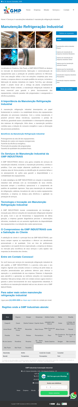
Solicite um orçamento (66, 33)
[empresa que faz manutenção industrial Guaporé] (9, 57)
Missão (46, 10)
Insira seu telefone (54, 383)
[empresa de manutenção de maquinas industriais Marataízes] (26, 39)
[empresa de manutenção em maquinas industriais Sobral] (44, 39)
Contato (66, 10)
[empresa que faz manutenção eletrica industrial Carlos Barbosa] (26, 57)
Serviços (56, 10)
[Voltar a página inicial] (12, 10)
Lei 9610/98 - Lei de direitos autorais (45, 361)
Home (28, 10)
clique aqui (27, 300)
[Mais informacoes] (73, 10)
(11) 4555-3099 (15, 300)
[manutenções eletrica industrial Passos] (9, 39)
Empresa (37, 10)
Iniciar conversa (54, 393)
